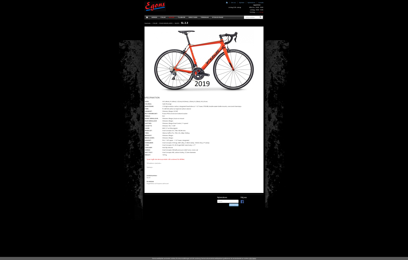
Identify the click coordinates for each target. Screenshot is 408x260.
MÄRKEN (154, 17)
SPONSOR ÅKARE (217, 17)
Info (250, 258)
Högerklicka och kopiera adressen (158, 183)
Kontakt (261, 3)
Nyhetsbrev (251, 3)
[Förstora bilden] (204, 60)
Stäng (254, 258)
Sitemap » (150, 167)
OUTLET (171, 17)
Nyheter (241, 3)
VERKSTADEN (192, 17)
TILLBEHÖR (181, 17)
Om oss (233, 3)
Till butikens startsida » (154, 163)
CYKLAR (163, 17)
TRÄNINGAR (205, 17)
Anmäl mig (233, 205)
